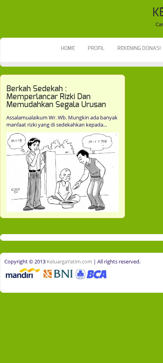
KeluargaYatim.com (68, 261)
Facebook (7, 90)
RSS (7, 114)
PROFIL (96, 48)
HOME (68, 48)
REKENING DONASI (139, 48)
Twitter (7, 102)
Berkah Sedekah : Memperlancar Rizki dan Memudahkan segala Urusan (56, 97)
